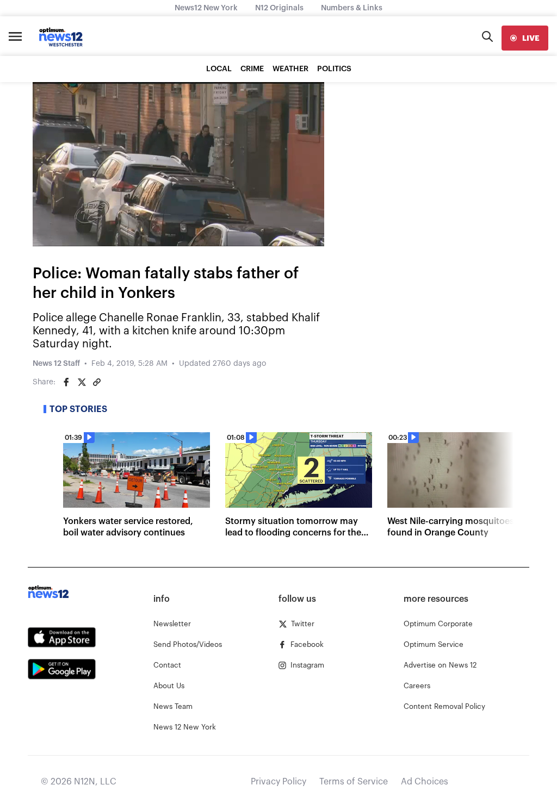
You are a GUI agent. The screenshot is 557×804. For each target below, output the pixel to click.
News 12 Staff (56, 363)
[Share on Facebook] (66, 382)
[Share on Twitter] (81, 382)
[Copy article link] (96, 382)
